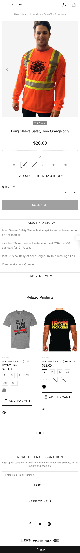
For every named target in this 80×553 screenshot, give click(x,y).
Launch (25, 14)
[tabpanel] (20, 366)
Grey (4, 390)
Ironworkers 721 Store (18, 5)
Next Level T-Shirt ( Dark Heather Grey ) (16, 363)
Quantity (8, 187)
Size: (40, 157)
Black (44, 386)
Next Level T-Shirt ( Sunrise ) (58, 361)
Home (16, 14)
